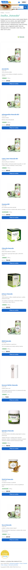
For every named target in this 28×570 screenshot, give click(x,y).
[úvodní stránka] (6, 2)
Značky (2, 12)
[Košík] (19, 2)
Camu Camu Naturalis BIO (10, 159)
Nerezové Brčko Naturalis (10, 385)
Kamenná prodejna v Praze (16, 563)
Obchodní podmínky (13, 565)
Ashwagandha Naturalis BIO (10, 115)
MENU (24, 2)
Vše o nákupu (4, 565)
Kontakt (25, 563)
